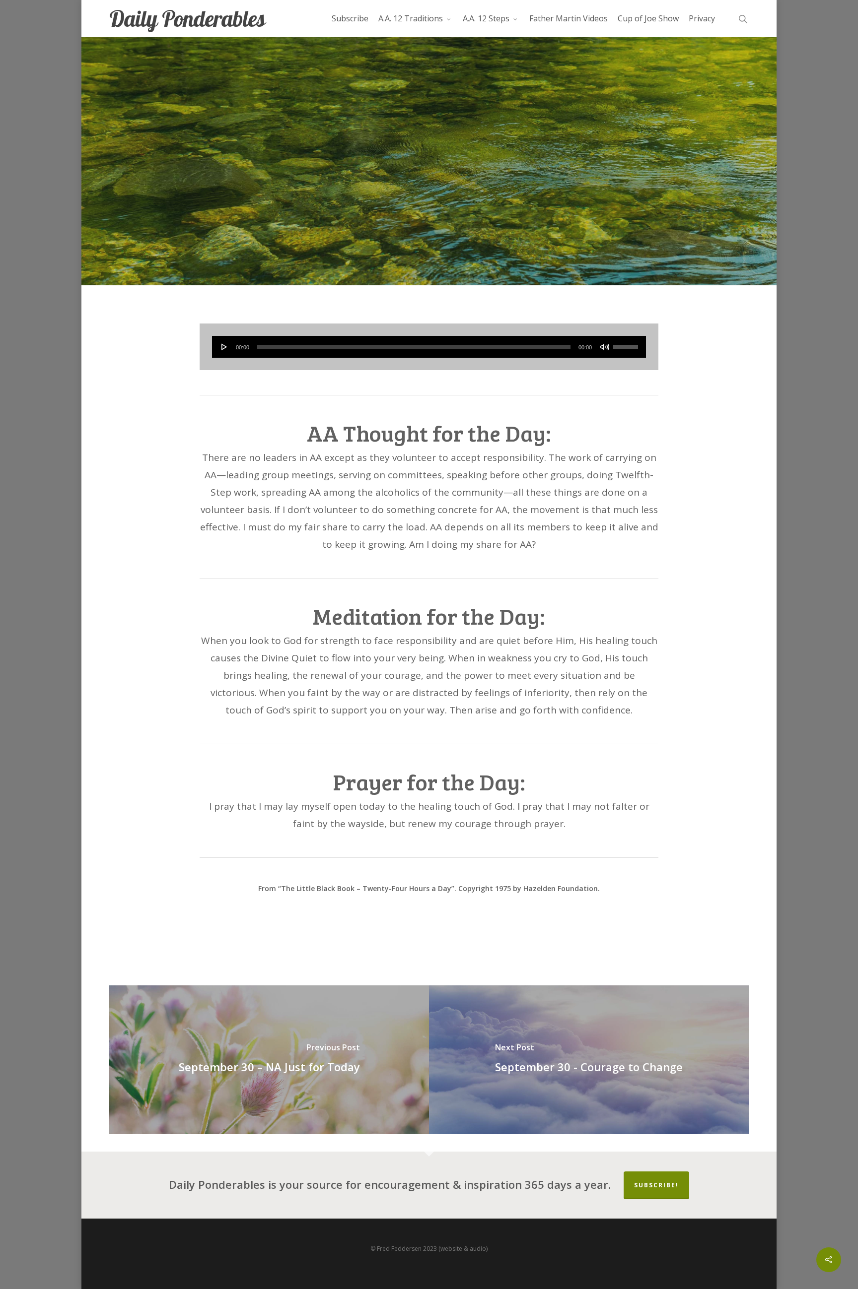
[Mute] (604, 347)
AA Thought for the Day (429, 222)
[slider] (627, 343)
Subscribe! (656, 1185)
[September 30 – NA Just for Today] (269, 1059)
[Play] (224, 347)
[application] (429, 347)
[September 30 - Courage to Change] (589, 1059)
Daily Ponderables (187, 18)
